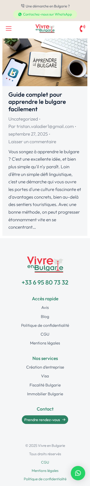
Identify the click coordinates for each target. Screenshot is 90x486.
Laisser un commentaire (32, 141)
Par (41, 126)
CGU (45, 462)
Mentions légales (45, 470)
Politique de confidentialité (45, 478)
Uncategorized (23, 119)
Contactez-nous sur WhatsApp (47, 14)
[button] (78, 473)
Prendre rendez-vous (42, 419)
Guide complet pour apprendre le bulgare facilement (37, 101)
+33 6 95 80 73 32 (45, 282)
